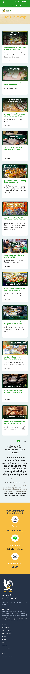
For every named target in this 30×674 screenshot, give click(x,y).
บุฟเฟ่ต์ (6, 494)
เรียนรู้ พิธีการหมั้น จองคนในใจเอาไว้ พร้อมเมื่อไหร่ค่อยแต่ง (15, 84)
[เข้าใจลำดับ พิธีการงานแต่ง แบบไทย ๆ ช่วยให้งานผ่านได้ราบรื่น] (15, 38)
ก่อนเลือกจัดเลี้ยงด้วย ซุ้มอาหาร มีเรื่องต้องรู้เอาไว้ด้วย (14, 256)
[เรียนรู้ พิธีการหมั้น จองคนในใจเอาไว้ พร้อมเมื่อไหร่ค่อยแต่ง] (15, 73)
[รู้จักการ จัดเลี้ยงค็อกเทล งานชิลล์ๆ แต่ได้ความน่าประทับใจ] (15, 171)
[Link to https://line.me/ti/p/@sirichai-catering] (8, 598)
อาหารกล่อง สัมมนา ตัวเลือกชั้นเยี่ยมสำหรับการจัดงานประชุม (13, 391)
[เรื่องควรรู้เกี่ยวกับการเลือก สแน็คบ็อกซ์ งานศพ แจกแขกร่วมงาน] (15, 412)
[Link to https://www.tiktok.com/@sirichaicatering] (16, 598)
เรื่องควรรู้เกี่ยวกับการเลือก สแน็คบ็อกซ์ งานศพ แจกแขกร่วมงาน (15, 423)
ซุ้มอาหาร (10, 494)
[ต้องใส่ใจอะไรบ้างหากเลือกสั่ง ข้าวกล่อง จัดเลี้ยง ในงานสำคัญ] (15, 138)
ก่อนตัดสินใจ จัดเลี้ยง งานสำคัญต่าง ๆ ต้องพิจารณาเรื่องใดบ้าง (14, 323)
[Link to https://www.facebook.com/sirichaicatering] (3, 598)
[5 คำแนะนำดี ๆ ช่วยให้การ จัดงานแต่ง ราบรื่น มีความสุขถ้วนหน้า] (15, 105)
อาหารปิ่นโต (15, 495)
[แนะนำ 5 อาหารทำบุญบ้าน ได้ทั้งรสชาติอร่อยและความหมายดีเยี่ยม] (15, 209)
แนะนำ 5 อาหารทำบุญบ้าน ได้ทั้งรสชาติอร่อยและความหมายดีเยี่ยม (14, 219)
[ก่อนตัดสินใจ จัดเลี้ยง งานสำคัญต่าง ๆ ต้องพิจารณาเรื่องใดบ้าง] (15, 312)
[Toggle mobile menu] (27, 11)
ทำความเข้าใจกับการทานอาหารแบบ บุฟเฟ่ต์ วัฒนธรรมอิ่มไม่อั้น (15, 289)
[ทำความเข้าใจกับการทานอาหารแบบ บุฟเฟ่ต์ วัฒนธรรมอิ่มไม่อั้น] (15, 279)
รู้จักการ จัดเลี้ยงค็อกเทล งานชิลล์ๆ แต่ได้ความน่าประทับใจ (15, 182)
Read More (6, 61)
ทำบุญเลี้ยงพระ (18, 494)
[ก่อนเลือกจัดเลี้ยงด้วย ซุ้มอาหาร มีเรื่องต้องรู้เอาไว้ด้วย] (15, 246)
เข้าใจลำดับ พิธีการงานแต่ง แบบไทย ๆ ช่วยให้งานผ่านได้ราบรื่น (15, 49)
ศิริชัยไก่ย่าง (22, 495)
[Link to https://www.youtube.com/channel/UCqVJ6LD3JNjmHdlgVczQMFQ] (12, 598)
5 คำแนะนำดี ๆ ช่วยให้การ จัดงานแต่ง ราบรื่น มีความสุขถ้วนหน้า (14, 115)
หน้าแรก (13, 21)
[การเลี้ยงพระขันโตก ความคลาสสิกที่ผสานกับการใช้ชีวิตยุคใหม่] (15, 348)
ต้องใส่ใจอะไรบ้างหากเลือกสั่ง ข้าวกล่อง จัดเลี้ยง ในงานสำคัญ (14, 148)
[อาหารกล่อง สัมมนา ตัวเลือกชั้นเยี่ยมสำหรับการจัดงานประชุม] (15, 381)
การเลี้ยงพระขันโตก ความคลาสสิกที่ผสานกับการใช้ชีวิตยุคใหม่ (14, 358)
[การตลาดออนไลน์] (15, 657)
